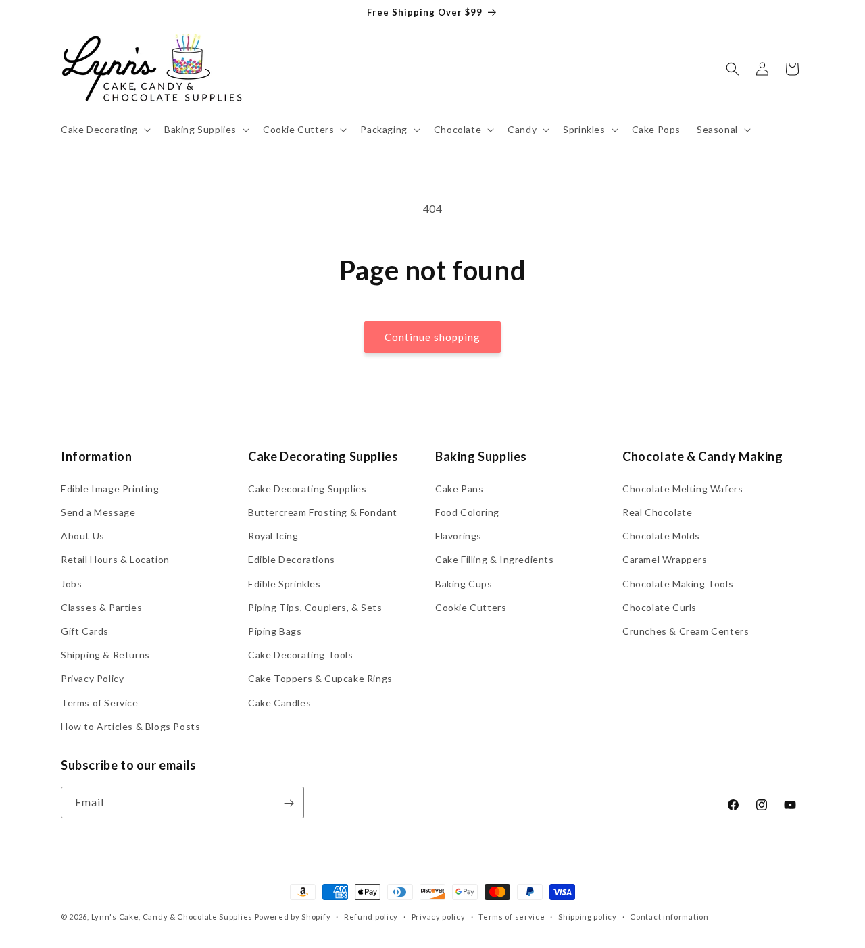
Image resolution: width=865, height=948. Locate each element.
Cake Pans (459, 488)
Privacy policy (439, 916)
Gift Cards (85, 630)
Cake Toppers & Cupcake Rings (320, 678)
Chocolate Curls (659, 606)
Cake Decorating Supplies (307, 488)
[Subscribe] (288, 803)
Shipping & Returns (105, 654)
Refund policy (371, 916)
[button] (104, 129)
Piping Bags (275, 630)
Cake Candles (279, 702)
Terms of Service (100, 702)
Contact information (669, 916)
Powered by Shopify (293, 916)
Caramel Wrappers (665, 559)
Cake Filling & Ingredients (494, 559)
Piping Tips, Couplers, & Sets (315, 606)
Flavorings (458, 536)
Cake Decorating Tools (300, 654)
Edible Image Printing (110, 488)
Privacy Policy (92, 678)
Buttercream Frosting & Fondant (322, 511)
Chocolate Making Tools (677, 583)
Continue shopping (432, 337)
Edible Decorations (291, 559)
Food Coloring (467, 511)
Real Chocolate (657, 511)
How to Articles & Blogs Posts (130, 725)
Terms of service (511, 916)
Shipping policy (587, 916)
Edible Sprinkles (284, 583)
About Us (83, 536)
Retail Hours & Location (115, 559)
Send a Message (98, 511)
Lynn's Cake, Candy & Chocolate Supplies (172, 916)
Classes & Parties (101, 606)
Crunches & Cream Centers (685, 630)
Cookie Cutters (470, 606)
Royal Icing (273, 536)
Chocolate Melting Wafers (682, 488)
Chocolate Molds (661, 536)
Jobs (71, 583)
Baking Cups (464, 583)
